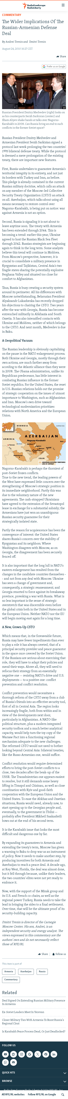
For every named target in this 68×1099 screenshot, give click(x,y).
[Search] (63, 1094)
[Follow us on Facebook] (45, 1054)
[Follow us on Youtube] (5, 1054)
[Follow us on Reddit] (13, 1054)
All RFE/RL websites (13, 1094)
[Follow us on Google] (29, 1054)
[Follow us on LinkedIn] (54, 1054)
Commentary (11, 15)
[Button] (61, 56)
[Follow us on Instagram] (21, 1054)
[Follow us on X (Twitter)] (37, 1054)
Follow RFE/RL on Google (42, 1094)
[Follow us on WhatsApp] (5, 1062)
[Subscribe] (13, 1062)
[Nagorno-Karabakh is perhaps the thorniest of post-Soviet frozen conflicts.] (34, 464)
